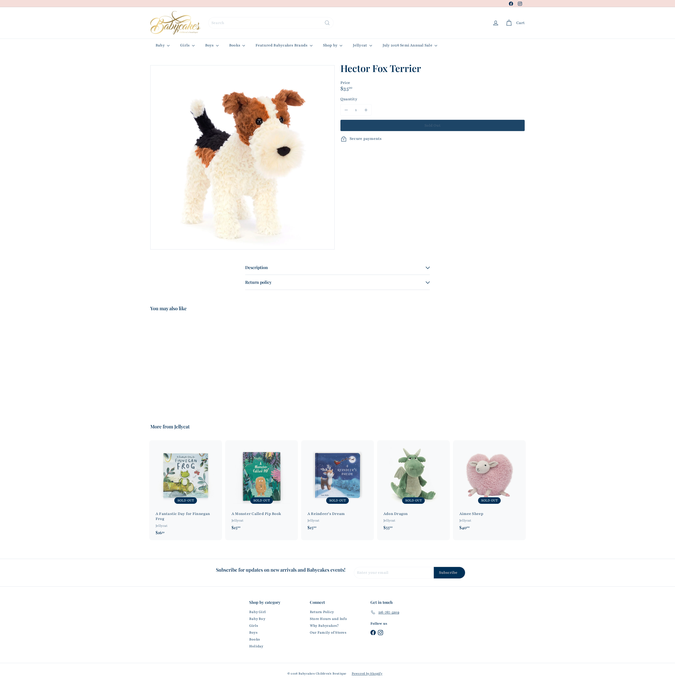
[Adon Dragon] (413, 487)
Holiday (256, 646)
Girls (185, 45)
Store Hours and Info (328, 618)
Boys (210, 45)
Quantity (348, 99)
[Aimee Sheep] (489, 487)
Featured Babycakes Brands (281, 45)
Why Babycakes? (324, 625)
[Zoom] (242, 157)
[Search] (327, 22)
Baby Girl (257, 612)
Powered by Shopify (367, 673)
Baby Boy (257, 618)
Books (235, 45)
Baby (161, 45)
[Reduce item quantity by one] (346, 110)
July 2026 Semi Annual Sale (408, 45)
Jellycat (360, 45)
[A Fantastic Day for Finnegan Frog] (185, 490)
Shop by (331, 45)
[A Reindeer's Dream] (337, 487)
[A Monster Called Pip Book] (261, 487)
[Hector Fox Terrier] (179, 363)
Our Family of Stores (328, 632)
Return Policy (322, 612)
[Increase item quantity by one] (366, 110)
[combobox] (271, 22)
